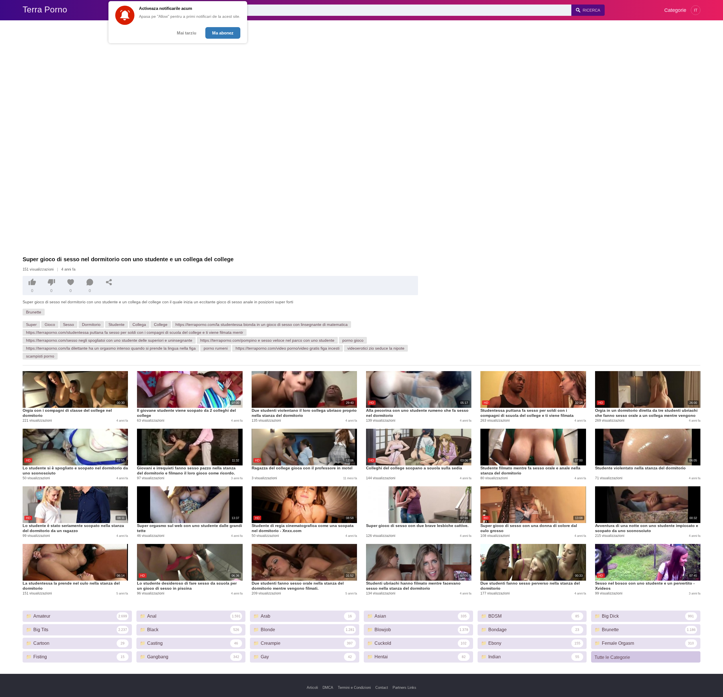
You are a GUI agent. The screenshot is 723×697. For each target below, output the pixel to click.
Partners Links (404, 687)
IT (696, 10)
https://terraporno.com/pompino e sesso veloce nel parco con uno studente (267, 340)
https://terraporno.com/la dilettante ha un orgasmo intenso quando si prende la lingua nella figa (111, 348)
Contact (381, 687)
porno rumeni (216, 348)
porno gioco (352, 340)
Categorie (675, 10)
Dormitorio (91, 324)
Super (31, 324)
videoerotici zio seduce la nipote (375, 348)
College (160, 324)
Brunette (33, 312)
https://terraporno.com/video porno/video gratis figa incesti (287, 348)
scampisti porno (40, 356)
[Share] (109, 282)
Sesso (68, 324)
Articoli (312, 687)
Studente (116, 324)
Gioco (50, 324)
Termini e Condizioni (354, 687)
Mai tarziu (186, 33)
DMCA (328, 687)
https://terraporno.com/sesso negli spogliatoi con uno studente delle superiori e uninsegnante (109, 340)
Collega (139, 324)
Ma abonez (223, 33)
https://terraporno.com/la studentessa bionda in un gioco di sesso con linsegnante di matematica (261, 324)
